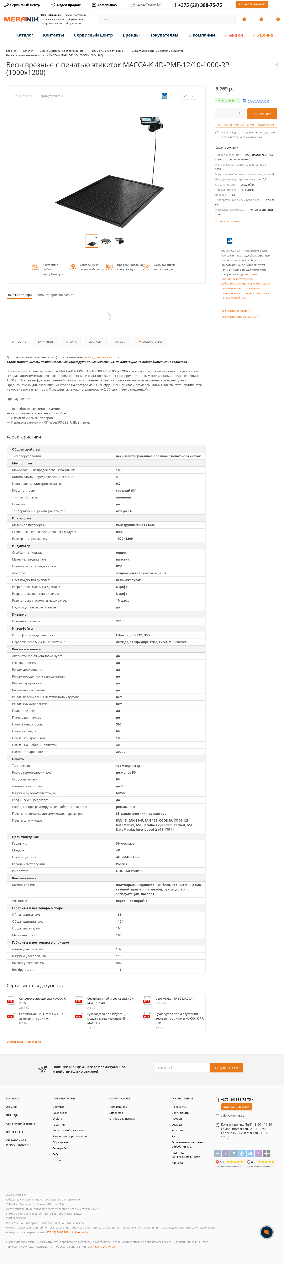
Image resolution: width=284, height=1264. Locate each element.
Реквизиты (179, 1107)
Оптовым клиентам (122, 1118)
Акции (11, 1107)
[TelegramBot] (242, 1153)
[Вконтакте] (218, 1153)
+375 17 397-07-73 (104, 1246)
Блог (175, 1136)
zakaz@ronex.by (149, 4)
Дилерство (116, 1113)
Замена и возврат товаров (70, 1136)
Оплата (71, 341)
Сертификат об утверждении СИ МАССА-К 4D (110, 1001)
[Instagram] (234, 1153)
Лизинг (57, 1160)
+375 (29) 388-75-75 (200, 5)
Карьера (177, 1163)
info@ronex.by (79, 1232)
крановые (248, 283)
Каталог (13, 1098)
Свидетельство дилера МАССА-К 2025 (42, 1001)
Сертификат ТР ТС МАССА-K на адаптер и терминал (41, 1016)
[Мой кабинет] (278, 5)
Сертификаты (180, 1113)
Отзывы (120, 341)
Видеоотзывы (152, 341)
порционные (229, 279)
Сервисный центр (21, 1123)
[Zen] (266, 1153)
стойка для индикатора (101, 357)
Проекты (177, 1118)
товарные (246, 279)
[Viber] (259, 1153)
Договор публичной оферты (24, 1041)
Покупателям (64, 1098)
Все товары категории (235, 311)
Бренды (12, 1115)
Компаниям (119, 1098)
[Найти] (230, 19)
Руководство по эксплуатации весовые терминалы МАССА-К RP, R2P (180, 1018)
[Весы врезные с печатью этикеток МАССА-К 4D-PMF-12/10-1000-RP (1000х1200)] (106, 167)
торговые (251, 274)
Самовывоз (60, 1113)
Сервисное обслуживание (69, 1130)
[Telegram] (251, 1153)
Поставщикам (118, 1107)
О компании (182, 1098)
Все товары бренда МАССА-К (239, 317)
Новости (177, 1130)
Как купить (46, 341)
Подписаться (226, 1068)
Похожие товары (19, 295)
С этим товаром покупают (54, 295)
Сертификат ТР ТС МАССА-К (175, 998)
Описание (19, 341)
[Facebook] (226, 1153)
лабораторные (231, 283)
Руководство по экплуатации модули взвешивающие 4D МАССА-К (107, 1018)
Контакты (14, 1132)
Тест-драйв (60, 1148)
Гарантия (59, 1124)
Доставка (95, 341)
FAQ (55, 1154)
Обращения (60, 1142)
